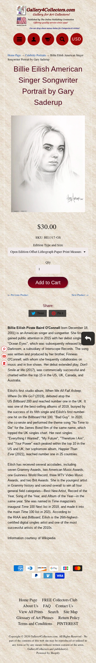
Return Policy (69, 617)
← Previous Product (18, 295)
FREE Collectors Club (59, 599)
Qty (48, 262)
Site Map (71, 611)
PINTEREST (67, 623)
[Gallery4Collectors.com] (48, 17)
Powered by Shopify (48, 653)
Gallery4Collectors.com (44, 636)
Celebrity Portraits (35, 55)
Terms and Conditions (35, 623)
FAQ (47, 605)
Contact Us (64, 605)
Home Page (14, 55)
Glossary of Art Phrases (34, 617)
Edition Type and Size (48, 245)
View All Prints (31, 611)
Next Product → (80, 295)
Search (53, 611)
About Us (30, 605)
